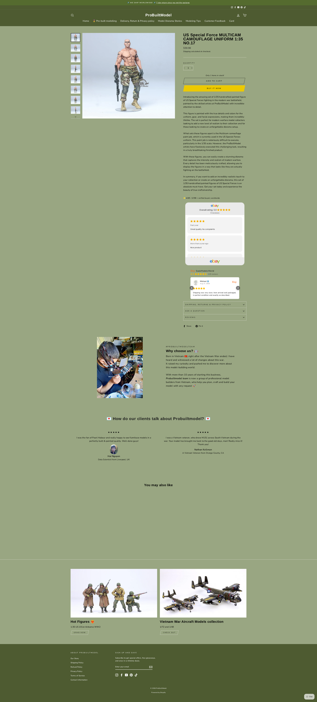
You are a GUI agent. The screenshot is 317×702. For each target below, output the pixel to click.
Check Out (169, 633)
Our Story (75, 658)
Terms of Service (78, 675)
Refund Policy (76, 667)
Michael (203, 281)
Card (231, 20)
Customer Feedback (215, 20)
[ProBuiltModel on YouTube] (126, 674)
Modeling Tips (193, 20)
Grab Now (80, 633)
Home (86, 20)
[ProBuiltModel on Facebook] (121, 674)
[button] (192, 288)
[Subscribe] (150, 667)
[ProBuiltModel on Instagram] (116, 674)
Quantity (189, 63)
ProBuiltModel (158, 15)
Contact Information (79, 680)
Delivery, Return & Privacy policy (137, 20)
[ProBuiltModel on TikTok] (136, 674)
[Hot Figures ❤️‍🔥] (114, 593)
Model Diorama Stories (170, 20)
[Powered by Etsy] (234, 282)
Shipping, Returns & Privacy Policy (208, 305)
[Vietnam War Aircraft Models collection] (203, 593)
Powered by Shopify (158, 692)
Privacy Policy (76, 671)
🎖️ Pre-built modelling (105, 20)
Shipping (186, 51)
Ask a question (195, 311)
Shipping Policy (77, 662)
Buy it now (214, 88)
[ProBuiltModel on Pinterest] (131, 674)
